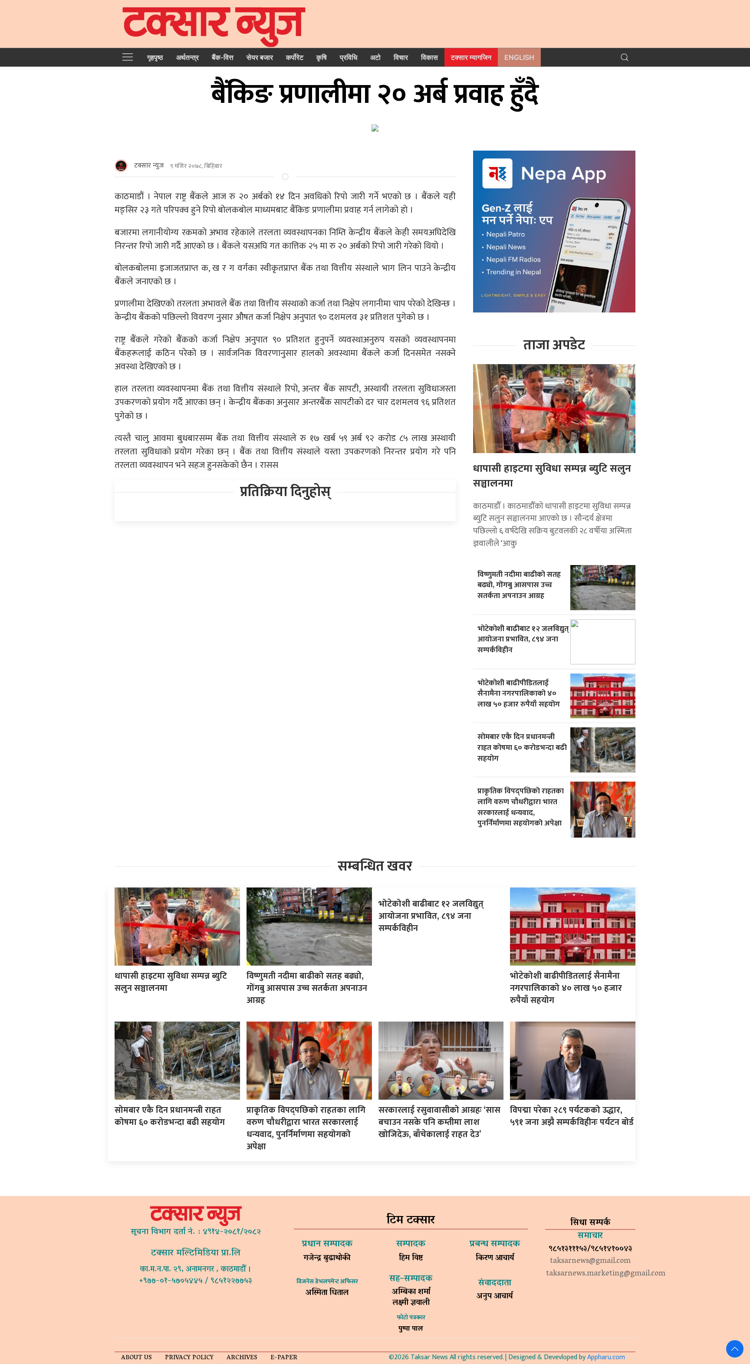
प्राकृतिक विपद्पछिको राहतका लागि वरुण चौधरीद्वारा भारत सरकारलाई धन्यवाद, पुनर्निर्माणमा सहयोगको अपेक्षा (520, 807)
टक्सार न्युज (149, 165)
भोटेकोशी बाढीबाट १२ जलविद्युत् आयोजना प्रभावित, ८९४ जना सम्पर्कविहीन (523, 639)
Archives (242, 1358)
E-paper (283, 1358)
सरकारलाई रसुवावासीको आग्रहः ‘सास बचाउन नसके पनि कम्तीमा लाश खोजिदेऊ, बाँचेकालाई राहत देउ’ (439, 1122)
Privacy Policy (189, 1358)
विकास (429, 57)
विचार (401, 57)
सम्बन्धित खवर (375, 866)
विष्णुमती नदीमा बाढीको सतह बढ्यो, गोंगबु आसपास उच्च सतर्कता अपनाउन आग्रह (519, 585)
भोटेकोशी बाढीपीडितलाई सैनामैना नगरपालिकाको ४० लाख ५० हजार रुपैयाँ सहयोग (518, 693)
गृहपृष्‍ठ (155, 57)
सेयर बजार (260, 57)
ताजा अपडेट (554, 345)
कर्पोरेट (294, 57)
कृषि (321, 57)
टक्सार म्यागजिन (471, 57)
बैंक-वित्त (223, 57)
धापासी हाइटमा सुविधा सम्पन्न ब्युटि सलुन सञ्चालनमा (552, 476)
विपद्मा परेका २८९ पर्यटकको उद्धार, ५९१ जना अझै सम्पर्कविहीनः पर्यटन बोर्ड (572, 1116)
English (519, 57)
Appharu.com (606, 1357)
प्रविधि (348, 57)
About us (136, 1358)
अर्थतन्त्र (187, 57)
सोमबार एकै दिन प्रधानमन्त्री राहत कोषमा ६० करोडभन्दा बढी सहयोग (522, 747)
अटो (375, 57)
